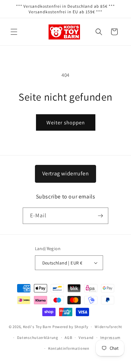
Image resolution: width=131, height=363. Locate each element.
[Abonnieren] (100, 216)
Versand (86, 337)
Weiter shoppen (65, 122)
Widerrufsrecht (108, 326)
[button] (14, 31)
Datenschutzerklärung (37, 337)
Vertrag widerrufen (65, 173)
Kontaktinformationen (68, 348)
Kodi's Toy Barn (37, 326)
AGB (68, 337)
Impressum (110, 337)
